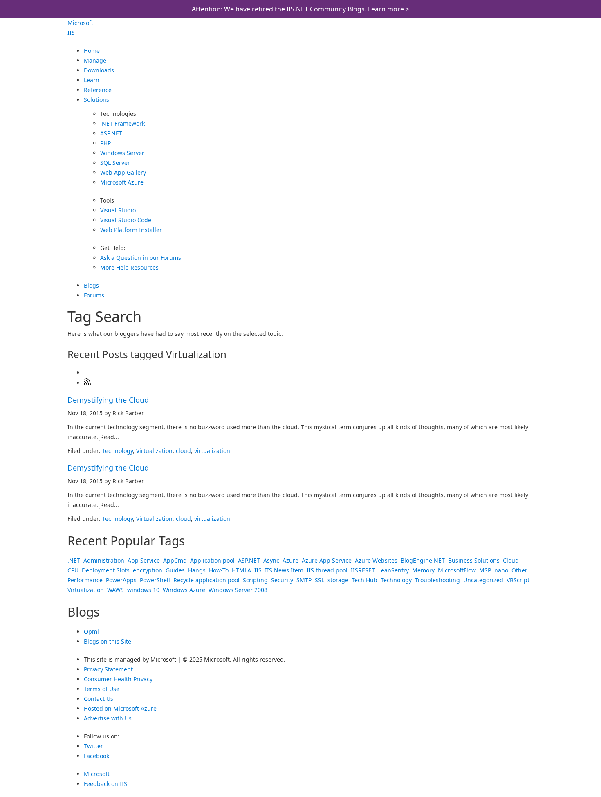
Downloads (99, 70)
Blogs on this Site (107, 641)
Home (92, 50)
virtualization (212, 451)
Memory (423, 570)
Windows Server (122, 153)
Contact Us (98, 698)
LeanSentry (393, 570)
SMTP (304, 580)
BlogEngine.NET (423, 560)
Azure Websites (376, 560)
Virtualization (154, 451)
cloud (183, 451)
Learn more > (388, 9)
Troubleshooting (437, 580)
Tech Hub (364, 580)
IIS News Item (284, 570)
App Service (144, 560)
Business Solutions (474, 560)
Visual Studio (118, 210)
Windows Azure (184, 590)
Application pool (212, 560)
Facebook (96, 756)
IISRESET (363, 570)
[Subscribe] (87, 383)
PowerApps (121, 580)
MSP (485, 570)
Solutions (96, 100)
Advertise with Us (108, 718)
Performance (85, 580)
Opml (91, 631)
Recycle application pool (206, 580)
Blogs (91, 285)
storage (337, 580)
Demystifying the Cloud (108, 400)
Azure (290, 560)
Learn (91, 80)
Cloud (511, 560)
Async (271, 560)
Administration (103, 560)
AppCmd (175, 560)
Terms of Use (101, 689)
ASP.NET (111, 133)
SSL (319, 580)
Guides (175, 570)
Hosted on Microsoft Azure (120, 708)
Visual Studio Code (125, 220)
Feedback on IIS (105, 784)
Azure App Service (327, 560)
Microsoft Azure (122, 182)
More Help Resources (129, 267)
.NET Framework (122, 123)
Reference (98, 90)
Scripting (255, 580)
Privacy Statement (108, 669)
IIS (71, 32)
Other (519, 570)
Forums (94, 295)
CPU (72, 570)
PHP (105, 143)
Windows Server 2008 (238, 590)
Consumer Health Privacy (118, 679)
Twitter (93, 746)
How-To (219, 570)
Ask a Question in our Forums (140, 257)
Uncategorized (483, 580)
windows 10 (143, 590)
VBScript (518, 580)
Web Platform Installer (131, 230)
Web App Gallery (123, 172)
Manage (95, 60)
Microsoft (80, 23)
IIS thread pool (327, 570)
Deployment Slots (106, 570)
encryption (147, 570)
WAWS (115, 590)
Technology (117, 451)
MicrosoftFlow (457, 570)
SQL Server (115, 163)
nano (501, 570)
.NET (73, 560)
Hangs (197, 570)
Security (282, 580)
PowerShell (155, 580)
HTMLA (241, 570)
